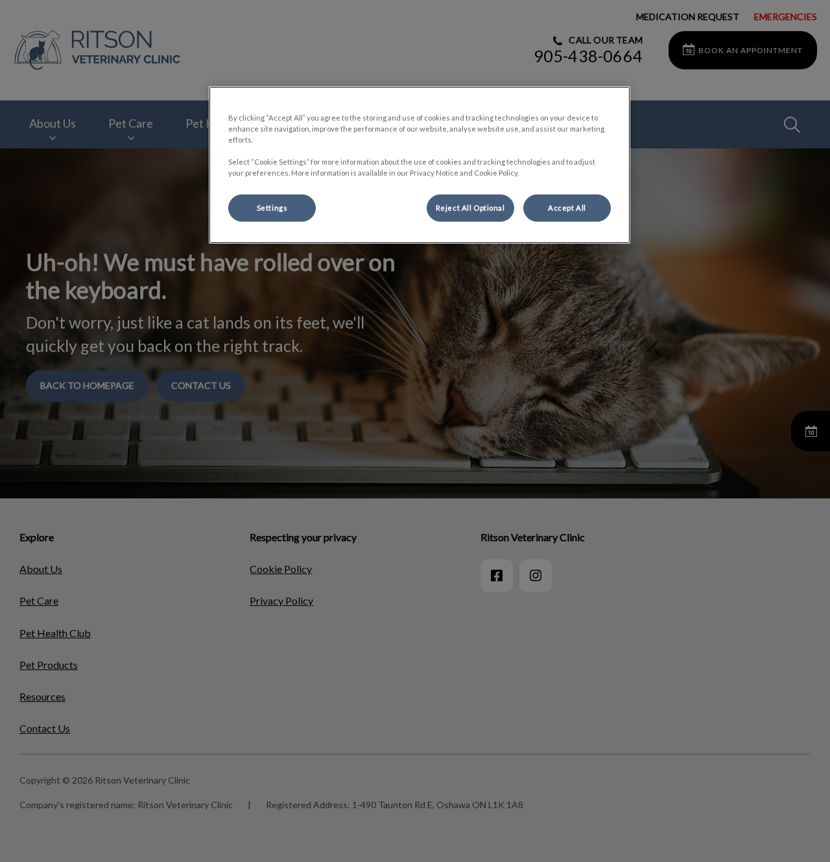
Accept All (567, 208)
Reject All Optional (470, 208)
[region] (419, 165)
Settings (272, 208)
